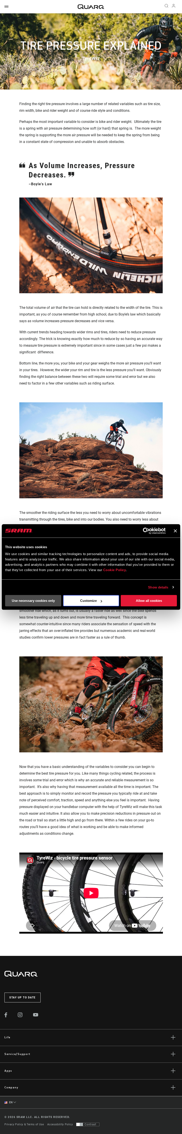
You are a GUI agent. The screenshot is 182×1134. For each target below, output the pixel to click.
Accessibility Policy (60, 1124)
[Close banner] (175, 530)
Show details (158, 587)
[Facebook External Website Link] (5, 1016)
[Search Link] (166, 7)
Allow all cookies (149, 601)
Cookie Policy (114, 570)
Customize (88, 601)
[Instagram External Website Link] (20, 1016)
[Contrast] (79, 1124)
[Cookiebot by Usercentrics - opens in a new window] (146, 530)
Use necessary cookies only (33, 601)
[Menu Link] (6, 6)
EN (10, 1102)
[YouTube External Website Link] (35, 1015)
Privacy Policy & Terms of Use (24, 1124)
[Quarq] (91, 6)
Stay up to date (22, 997)
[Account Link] (173, 7)
